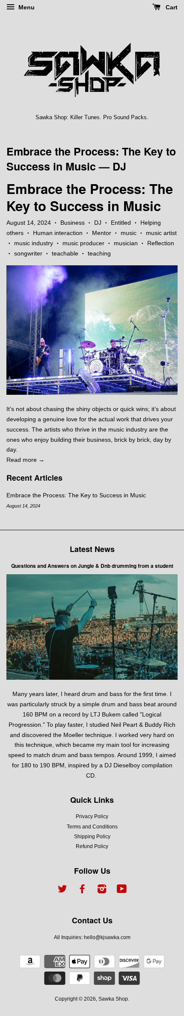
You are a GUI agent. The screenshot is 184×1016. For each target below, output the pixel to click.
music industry (33, 243)
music (129, 232)
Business (72, 222)
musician (126, 243)
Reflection (160, 243)
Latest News (92, 549)
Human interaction (58, 232)
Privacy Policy (92, 816)
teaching (99, 253)
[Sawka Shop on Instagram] (102, 891)
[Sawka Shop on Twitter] (62, 891)
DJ (97, 222)
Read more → (25, 459)
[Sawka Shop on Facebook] (82, 891)
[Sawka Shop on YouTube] (122, 891)
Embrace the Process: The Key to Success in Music (91, 159)
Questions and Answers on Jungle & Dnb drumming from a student (92, 566)
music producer (83, 243)
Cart (171, 7)
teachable (65, 253)
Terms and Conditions (92, 827)
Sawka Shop (113, 999)
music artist (161, 232)
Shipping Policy (92, 837)
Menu (26, 7)
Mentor (101, 232)
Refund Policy (92, 846)
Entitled (121, 222)
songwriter (28, 253)
